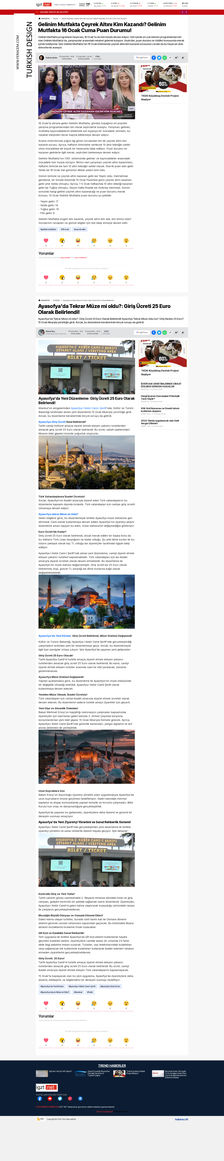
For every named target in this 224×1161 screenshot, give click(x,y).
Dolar (98, 3)
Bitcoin (170, 3)
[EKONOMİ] (163, 78)
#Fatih (90, 992)
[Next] (186, 12)
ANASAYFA (45, 19)
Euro (115, 3)
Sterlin (134, 3)
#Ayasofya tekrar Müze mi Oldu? (55, 992)
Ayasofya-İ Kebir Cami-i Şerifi (88, 408)
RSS (42, 1119)
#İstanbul (78, 992)
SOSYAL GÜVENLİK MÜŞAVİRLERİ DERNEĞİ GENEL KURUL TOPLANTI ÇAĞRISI (74, 12)
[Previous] (182, 12)
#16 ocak (65, 229)
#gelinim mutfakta (48, 229)
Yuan (151, 3)
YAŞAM (55, 19)
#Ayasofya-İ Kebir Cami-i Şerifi (82, 986)
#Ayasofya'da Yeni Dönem (52, 986)
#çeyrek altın (79, 229)
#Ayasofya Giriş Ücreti (110, 986)
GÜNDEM (56, 300)
